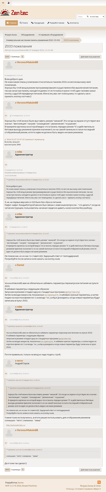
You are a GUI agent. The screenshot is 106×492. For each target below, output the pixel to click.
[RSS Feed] (99, 482)
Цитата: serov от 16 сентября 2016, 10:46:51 (25, 450)
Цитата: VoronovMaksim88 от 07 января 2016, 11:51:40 (28, 180)
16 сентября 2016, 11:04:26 (19, 443)
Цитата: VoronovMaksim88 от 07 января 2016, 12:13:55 (28, 234)
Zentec (20, 482)
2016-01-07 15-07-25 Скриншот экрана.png (25, 139)
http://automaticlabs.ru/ (15, 425)
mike (19, 151)
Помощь (70, 489)
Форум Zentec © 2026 (90, 486)
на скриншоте (51, 294)
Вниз (7, 57)
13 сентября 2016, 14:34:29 (19, 278)
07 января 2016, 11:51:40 (13, 75)
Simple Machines (29, 485)
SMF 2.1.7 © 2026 (13, 485)
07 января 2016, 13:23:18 (13, 170)
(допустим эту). (72, 292)
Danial (20, 264)
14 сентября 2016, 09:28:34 (19, 320)
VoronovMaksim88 (27, 62)
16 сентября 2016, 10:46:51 (19, 373)
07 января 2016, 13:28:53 (18, 227)
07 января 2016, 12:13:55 (21, 115)
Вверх (7, 469)
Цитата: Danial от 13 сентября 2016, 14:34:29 (25, 326)
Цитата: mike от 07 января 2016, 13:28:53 (24, 380)
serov (20, 360)
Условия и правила (83, 489)
